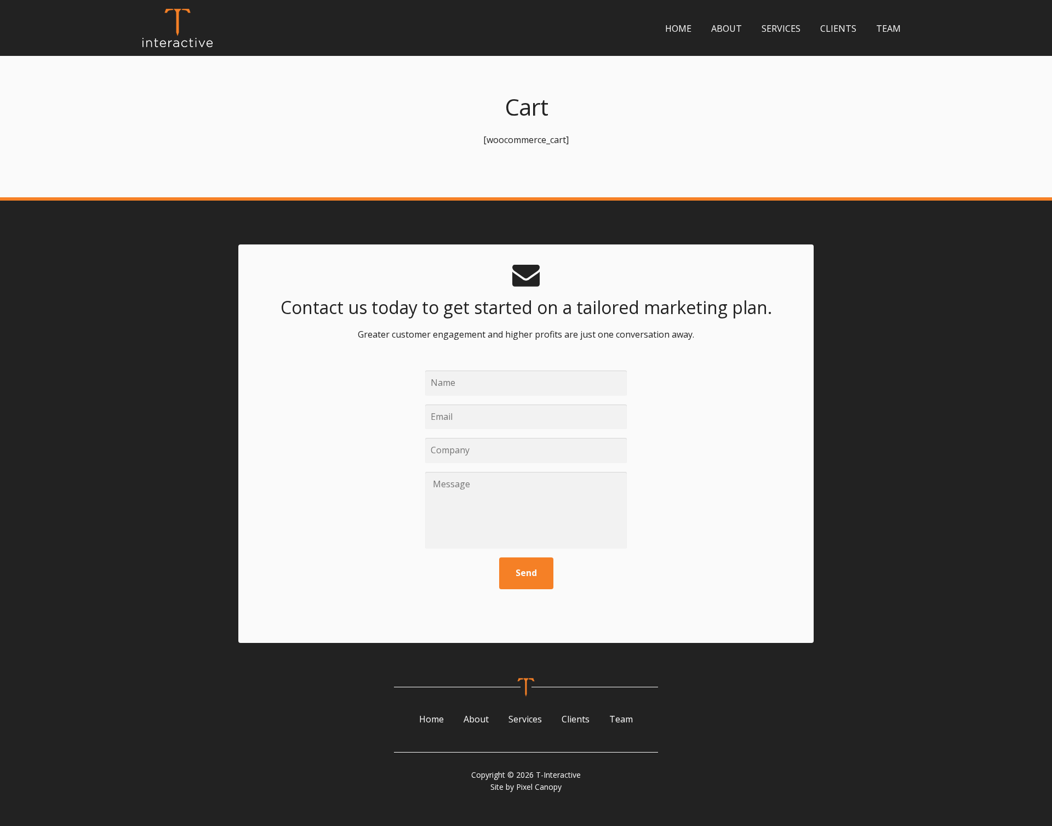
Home (678, 28)
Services (781, 28)
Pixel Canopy (539, 787)
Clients (838, 28)
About (726, 28)
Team (888, 28)
